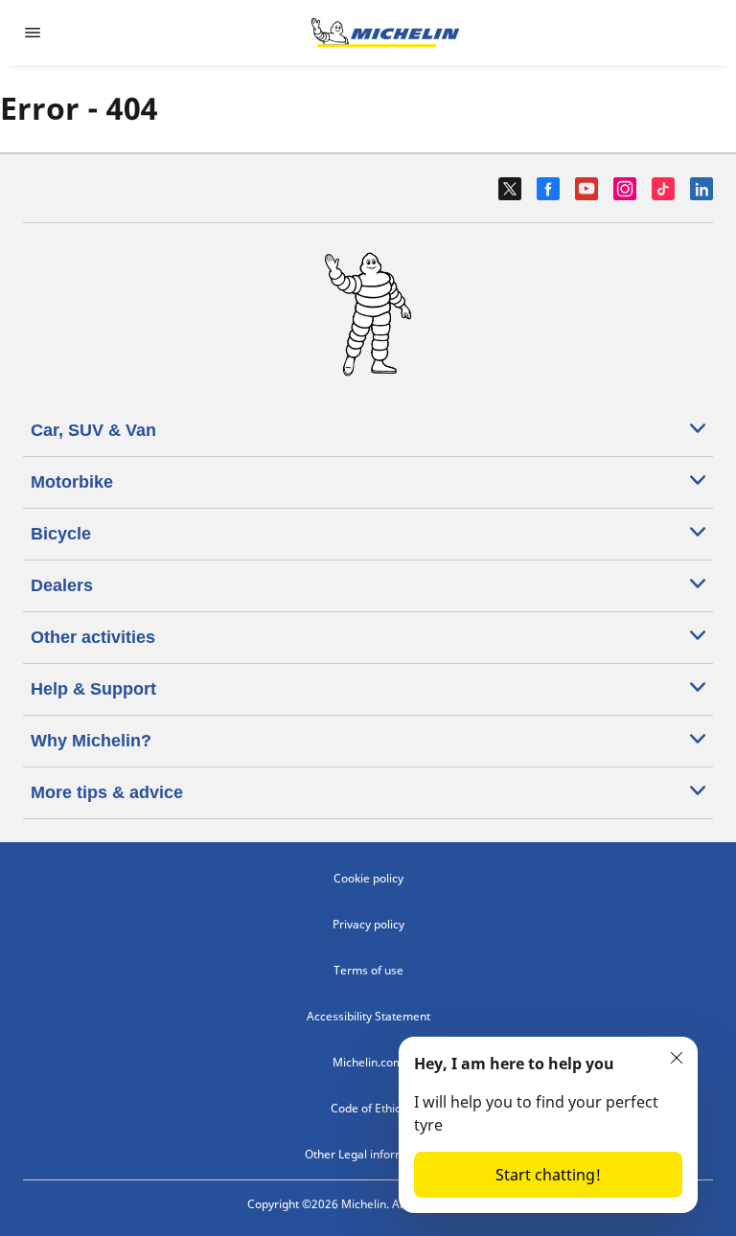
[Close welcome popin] (676, 1058)
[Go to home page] (385, 32)
